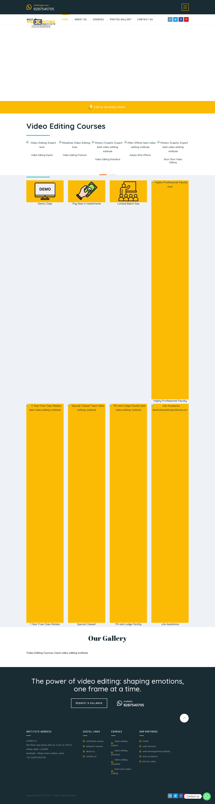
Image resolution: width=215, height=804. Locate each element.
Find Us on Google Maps (109, 107)
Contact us (145, 19)
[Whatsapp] (207, 796)
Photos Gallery (120, 19)
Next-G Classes (150, 756)
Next (183, 656)
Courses (98, 19)
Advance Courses (94, 746)
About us (81, 19)
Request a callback (89, 703)
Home (65, 19)
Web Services (149, 746)
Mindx (146, 741)
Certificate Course (95, 741)
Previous (31, 656)
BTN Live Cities (149, 761)
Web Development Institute (156, 751)
